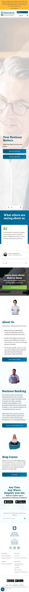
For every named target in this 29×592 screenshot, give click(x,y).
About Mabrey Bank (15, 359)
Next (20, 207)
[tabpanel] (14, 148)
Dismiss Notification (14, 8)
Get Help (14, 474)
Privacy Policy (15, 585)
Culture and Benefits (7, 564)
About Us (17, 553)
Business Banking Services (14, 425)
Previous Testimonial (3, 263)
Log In (21, 15)
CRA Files (21, 585)
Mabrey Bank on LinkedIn (18, 548)
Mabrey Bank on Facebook (10, 548)
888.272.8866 (14, 534)
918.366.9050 (14, 542)
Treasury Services (14, 157)
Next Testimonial (25, 263)
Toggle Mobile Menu (27, 15)
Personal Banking (6, 555)
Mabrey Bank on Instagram (14, 548)
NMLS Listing (18, 570)
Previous (8, 207)
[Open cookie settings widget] (2, 589)
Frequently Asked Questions (19, 564)
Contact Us (14, 287)
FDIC (10, 585)
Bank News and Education (21, 572)
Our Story (17, 555)
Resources (17, 561)
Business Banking (14, 151)
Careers (4, 561)
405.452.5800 (14, 544)
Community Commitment (21, 558)
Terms (7, 585)
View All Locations (14, 535)
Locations (17, 567)
